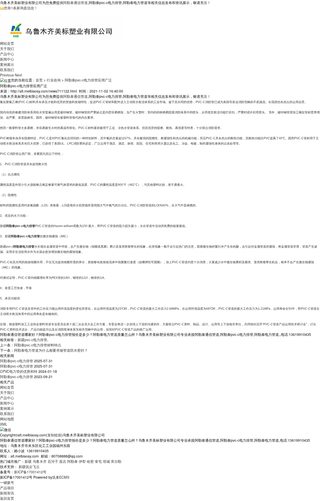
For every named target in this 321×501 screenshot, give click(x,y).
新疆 (28, 461)
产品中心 (7, 53)
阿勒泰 (72, 461)
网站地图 (7, 418)
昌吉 (62, 461)
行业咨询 (54, 79)
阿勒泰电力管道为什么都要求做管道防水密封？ (51, 350)
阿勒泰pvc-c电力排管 (16, 360)
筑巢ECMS (60, 477)
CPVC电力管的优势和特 (18, 371)
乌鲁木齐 (40, 461)
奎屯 (98, 461)
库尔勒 (116, 461)
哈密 (90, 461)
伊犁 (82, 461)
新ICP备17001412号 (30, 471)
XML (3, 424)
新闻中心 (7, 59)
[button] (7, 74)
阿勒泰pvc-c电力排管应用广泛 (88, 79)
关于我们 (7, 48)
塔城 (106, 461)
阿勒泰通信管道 (75, 2)
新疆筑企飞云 (29, 466)
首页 (39, 79)
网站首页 (7, 43)
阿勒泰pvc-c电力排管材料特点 (37, 344)
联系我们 (7, 69)
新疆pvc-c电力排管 (32, 339)
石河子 (53, 461)
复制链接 (54, 434)
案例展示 (7, 64)
